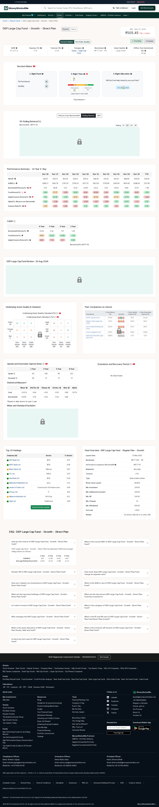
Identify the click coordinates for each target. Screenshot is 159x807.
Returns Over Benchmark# (69, 115)
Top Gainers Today (95, 668)
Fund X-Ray (76, 706)
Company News (46, 668)
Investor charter (135, 783)
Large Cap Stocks (56, 671)
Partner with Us (138, 706)
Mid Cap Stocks (42, 671)
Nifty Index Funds (113, 679)
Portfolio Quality (82, 42)
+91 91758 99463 (121, 766)
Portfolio (137, 41)
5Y (132, 125)
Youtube (114, 705)
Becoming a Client (79, 718)
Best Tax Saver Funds (130, 679)
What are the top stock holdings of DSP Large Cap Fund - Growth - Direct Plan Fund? (39, 595)
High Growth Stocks (79, 668)
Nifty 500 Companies (128, 668)
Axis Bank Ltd (14, 478)
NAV (99, 115)
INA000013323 (89, 657)
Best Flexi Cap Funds (79, 679)
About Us (136, 712)
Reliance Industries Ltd (17, 496)
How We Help (42, 727)
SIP (4, 687)
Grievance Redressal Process (104, 783)
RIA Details (104, 657)
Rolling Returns (88, 115)
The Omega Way (78, 721)
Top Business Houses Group (13, 717)
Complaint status (9, 783)
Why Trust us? (77, 727)
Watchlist (6, 700)
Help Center (131, 2)
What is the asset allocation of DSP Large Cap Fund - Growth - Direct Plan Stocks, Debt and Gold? (40, 629)
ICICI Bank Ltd (14, 460)
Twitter (114, 713)
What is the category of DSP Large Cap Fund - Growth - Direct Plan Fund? (112, 606)
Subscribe (141, 2)
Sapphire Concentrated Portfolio (84, 745)
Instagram (114, 709)
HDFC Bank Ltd (14, 465)
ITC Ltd (12, 474)
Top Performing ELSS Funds (13, 737)
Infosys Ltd (13, 492)
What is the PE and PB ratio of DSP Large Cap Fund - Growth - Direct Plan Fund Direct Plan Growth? (113, 618)
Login (134, 8)
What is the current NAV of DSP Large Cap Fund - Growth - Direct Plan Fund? (114, 543)
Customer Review (78, 730)
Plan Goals (79, 15)
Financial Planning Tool (80, 700)
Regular (66, 29)
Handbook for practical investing (49, 703)
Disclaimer (60, 783)
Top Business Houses (62, 668)
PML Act (85, 783)
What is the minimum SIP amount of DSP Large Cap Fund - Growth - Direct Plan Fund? (113, 629)
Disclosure (73, 783)
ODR (122, 783)
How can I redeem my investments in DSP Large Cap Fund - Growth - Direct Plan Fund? (40, 584)
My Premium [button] (26, 15)
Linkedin (114, 697)
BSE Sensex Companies (11, 671)
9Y (136, 125)
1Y (123, 125)
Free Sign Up (118, 733)
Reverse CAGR (39, 687)
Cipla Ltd (12, 501)
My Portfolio (76, 709)
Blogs (39, 700)
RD (21, 687)
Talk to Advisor (122, 8)
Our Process (137, 709)
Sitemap (40, 736)
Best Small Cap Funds (62, 679)
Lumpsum (14, 687)
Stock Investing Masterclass (47, 706)
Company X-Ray (78, 703)
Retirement (50, 687)
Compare (149, 41)
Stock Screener (8, 668)
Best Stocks (20, 668)
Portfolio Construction (45, 733)
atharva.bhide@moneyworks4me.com (125, 762)
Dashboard (41, 15)
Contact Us (137, 715)
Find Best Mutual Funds (11, 679)
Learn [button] (125, 15)
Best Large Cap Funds (97, 679)
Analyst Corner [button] (91, 15)
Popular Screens (33, 668)
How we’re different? (80, 724)
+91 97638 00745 (17, 766)
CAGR (30, 687)
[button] (111, 15)
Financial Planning (43, 730)
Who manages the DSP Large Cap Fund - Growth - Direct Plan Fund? (40, 617)
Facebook (115, 701)
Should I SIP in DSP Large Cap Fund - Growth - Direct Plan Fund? (38, 572)
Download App (21, 2)
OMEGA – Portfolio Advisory (82, 739)
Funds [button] (59, 15)
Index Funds (143, 679)
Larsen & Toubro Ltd (16, 487)
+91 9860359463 (139, 700)
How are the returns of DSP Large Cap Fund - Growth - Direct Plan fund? (39, 542)
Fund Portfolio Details (41, 507)
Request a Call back (140, 703)
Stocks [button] (50, 15)
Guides (39, 709)
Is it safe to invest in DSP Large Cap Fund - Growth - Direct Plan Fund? (41, 605)
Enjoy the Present (44, 721)
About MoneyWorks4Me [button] (146, 804)
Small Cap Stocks (28, 671)
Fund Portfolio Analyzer (43, 679)
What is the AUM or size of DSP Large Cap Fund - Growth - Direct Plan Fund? (114, 584)
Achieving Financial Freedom (47, 724)
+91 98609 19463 (69, 766)
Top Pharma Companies (74, 671)
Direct (73, 29)
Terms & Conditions (43, 783)
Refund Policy (26, 783)
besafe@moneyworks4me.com (144, 697)
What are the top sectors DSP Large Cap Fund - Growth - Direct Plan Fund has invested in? (113, 595)
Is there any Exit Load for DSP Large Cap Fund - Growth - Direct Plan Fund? (40, 640)
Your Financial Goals (44, 712)
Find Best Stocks (9, 711)
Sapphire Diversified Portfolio (83, 742)
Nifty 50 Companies (111, 668)
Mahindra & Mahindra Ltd (18, 483)
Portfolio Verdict (78, 712)
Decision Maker (67, 42)
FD (8, 687)
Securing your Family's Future (48, 718)
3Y (127, 125)
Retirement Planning (44, 715)
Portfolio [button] (68, 15)
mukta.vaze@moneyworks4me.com (72, 762)
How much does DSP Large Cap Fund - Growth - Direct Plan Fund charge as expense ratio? (111, 573)
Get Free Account (146, 8)
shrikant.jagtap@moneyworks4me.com (21, 762)
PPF (24, 687)
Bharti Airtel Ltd (15, 469)
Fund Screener (27, 679)
